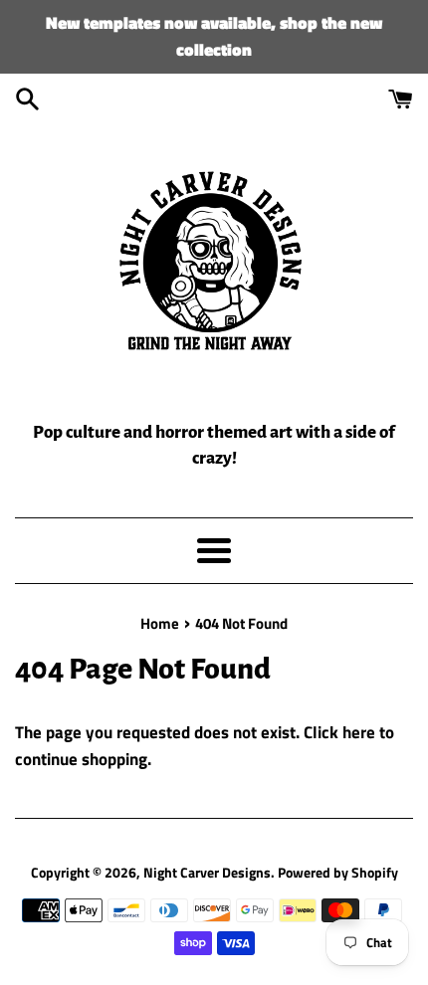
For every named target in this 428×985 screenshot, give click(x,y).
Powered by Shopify (338, 873)
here (358, 732)
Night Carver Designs (207, 873)
